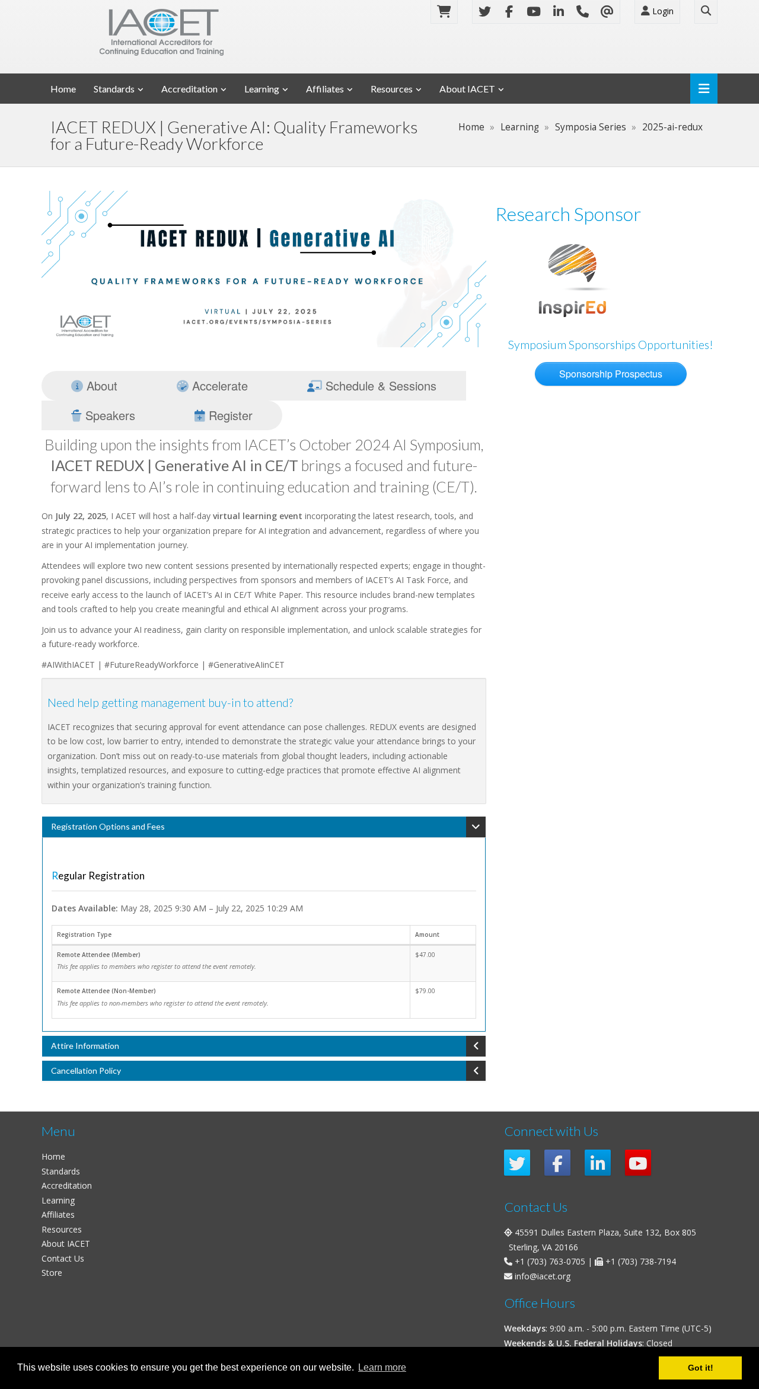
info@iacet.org (542, 1276)
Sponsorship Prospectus (610, 373)
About (100, 385)
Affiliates (325, 88)
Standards (114, 88)
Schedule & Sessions (379, 385)
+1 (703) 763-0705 (550, 1261)
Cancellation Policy (86, 1070)
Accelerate (218, 385)
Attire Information (85, 1046)
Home (63, 88)
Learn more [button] (382, 1367)
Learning (261, 88)
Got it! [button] (700, 1367)
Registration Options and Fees (108, 826)
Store (52, 1272)
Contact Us (63, 1258)
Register (229, 415)
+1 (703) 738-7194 (640, 1261)
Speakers (108, 415)
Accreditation (189, 88)
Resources (392, 88)
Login (662, 11)
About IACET (467, 88)
